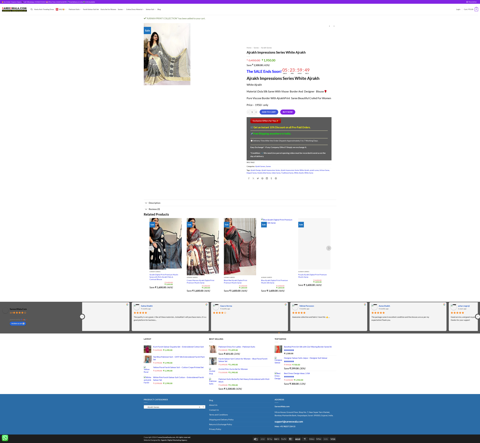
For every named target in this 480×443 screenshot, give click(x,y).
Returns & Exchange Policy (220, 424)
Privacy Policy (215, 429)
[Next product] (329, 26)
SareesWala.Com (18, 309)
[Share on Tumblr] (271, 178)
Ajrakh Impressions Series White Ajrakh (295, 170)
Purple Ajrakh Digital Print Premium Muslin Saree (312, 276)
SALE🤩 (62, 9)
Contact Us (214, 410)
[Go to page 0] (279, 332)
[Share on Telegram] (276, 178)
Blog (159, 9)
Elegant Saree (252, 173)
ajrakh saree (314, 170)
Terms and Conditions (218, 414)
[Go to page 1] (281, 332)
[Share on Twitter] (258, 178)
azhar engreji (336, 306)
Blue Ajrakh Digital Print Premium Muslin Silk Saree (274, 281)
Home (249, 48)
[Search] (31, 9)
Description (154, 203)
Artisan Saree (324, 170)
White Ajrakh (299, 173)
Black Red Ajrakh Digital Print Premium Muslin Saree (235, 281)
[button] (471, 2)
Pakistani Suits (74, 9)
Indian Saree (276, 173)
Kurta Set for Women (108, 9)
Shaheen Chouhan (417, 306)
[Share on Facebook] (249, 178)
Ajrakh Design (256, 170)
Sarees (120, 9)
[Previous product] (334, 26)
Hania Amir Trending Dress (44, 9)
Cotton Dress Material (134, 9)
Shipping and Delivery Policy (221, 419)
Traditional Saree (287, 173)
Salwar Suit (150, 9)
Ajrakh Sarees (266, 48)
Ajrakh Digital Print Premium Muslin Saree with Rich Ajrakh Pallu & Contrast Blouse (164, 277)
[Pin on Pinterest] (262, 178)
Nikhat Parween (179, 306)
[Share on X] (253, 178)
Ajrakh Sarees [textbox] (173, 407)
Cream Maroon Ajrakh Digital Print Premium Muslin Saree (200, 281)
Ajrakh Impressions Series (271, 170)
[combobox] (174, 407)
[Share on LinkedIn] (267, 178)
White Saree (308, 173)
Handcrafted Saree (264, 173)
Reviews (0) (154, 209)
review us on (16, 323)
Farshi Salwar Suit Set (91, 9)
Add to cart (269, 112)
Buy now (288, 112)
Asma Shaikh (256, 306)
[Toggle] (146, 203)
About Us (213, 405)
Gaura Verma (98, 306)
